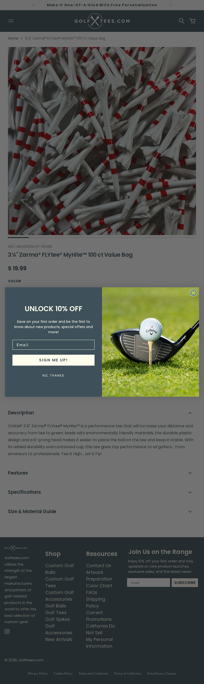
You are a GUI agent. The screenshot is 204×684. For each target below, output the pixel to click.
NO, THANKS (53, 375)
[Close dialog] (194, 293)
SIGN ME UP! (53, 360)
